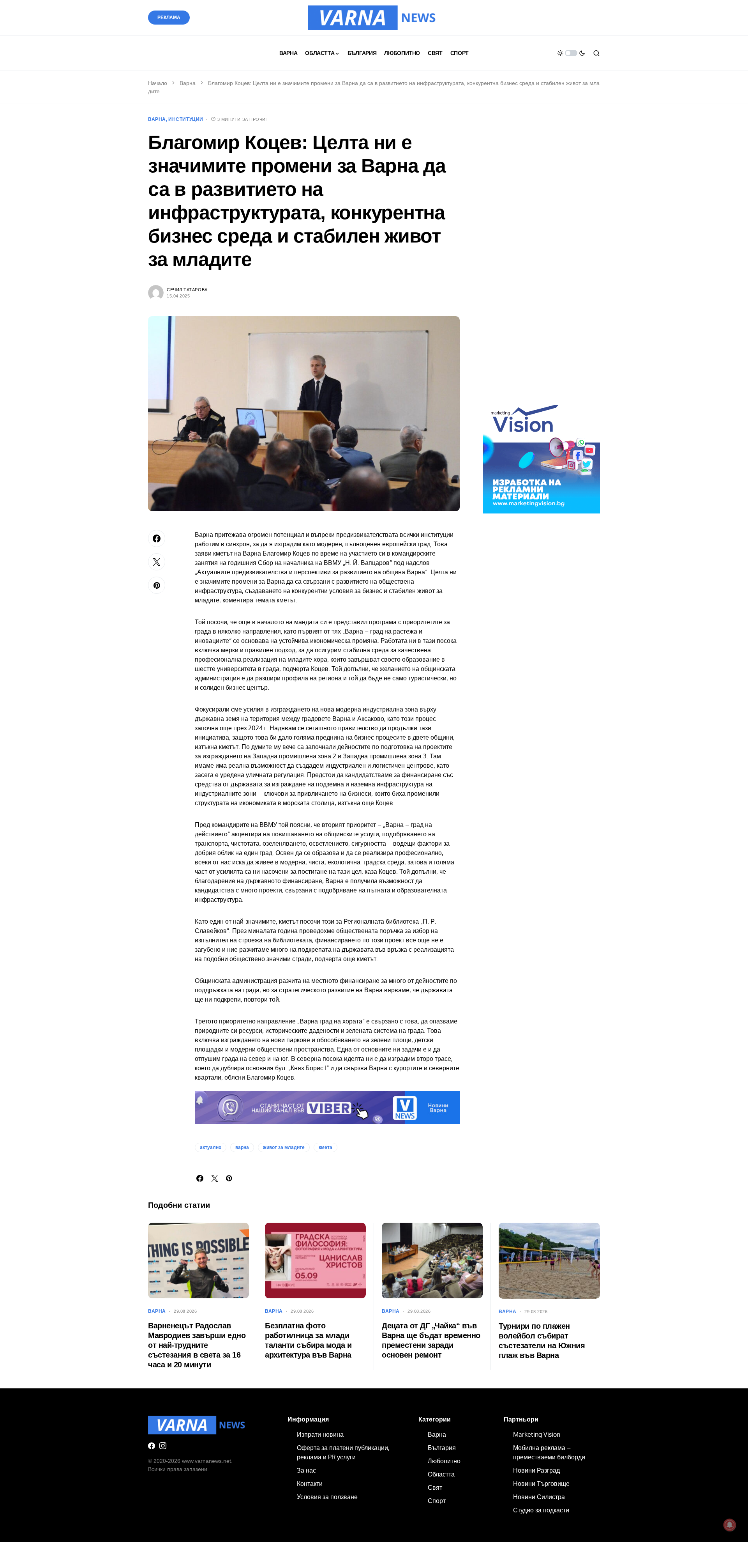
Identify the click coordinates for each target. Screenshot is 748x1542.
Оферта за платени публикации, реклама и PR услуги (343, 1452)
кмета (325, 1147)
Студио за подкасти (541, 1510)
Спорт (437, 1501)
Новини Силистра (539, 1497)
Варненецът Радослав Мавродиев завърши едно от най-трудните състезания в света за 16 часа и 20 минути (196, 1345)
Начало (157, 83)
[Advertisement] (541, 261)
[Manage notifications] (729, 1525)
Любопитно (444, 1461)
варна (242, 1147)
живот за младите (284, 1147)
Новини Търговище (541, 1483)
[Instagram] (162, 1445)
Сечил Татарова (187, 289)
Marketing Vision (536, 1434)
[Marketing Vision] (541, 455)
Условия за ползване (327, 1497)
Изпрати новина (320, 1434)
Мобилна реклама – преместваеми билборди (549, 1452)
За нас (306, 1470)
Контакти (310, 1483)
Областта (441, 1474)
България (442, 1448)
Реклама (168, 17)
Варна (188, 83)
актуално (210, 1147)
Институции (185, 119)
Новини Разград (536, 1470)
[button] (571, 53)
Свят (435, 1487)
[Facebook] (151, 1445)
